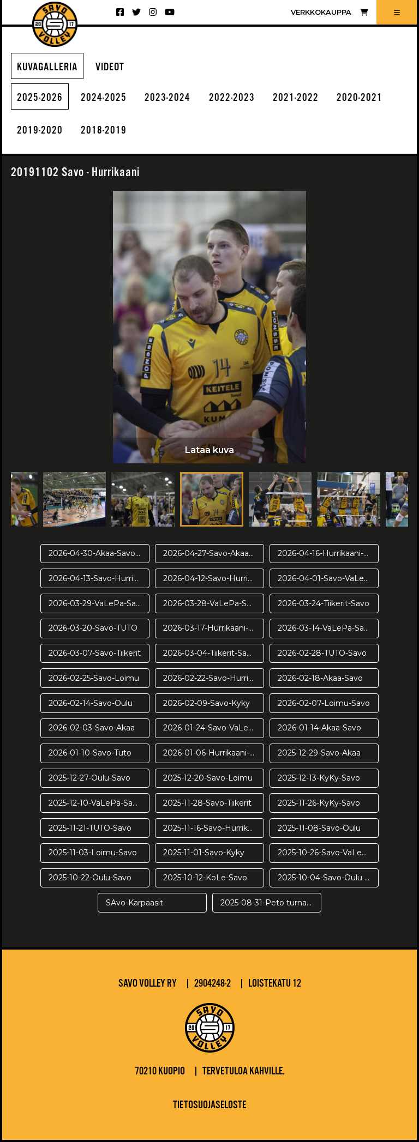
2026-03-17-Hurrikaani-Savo (213, 628)
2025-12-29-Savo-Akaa (319, 753)
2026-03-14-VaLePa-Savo (325, 628)
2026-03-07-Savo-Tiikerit (95, 653)
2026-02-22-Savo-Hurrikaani (213, 678)
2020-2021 (359, 98)
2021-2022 (296, 98)
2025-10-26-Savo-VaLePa (325, 852)
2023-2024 (167, 98)
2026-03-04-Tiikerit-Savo (209, 653)
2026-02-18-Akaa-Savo (320, 678)
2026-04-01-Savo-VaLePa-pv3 (328, 578)
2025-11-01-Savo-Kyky (203, 852)
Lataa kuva (209, 450)
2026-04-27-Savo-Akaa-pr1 (212, 553)
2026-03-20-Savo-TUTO (93, 628)
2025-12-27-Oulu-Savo (89, 778)
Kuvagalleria (47, 67)
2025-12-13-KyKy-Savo (319, 778)
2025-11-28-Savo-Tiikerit (207, 803)
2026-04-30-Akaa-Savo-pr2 (99, 553)
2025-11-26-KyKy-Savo (319, 803)
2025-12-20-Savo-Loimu (208, 778)
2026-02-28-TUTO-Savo (322, 653)
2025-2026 (40, 98)
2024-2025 (104, 98)
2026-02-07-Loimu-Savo (324, 703)
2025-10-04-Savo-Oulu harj (328, 878)
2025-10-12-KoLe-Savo (205, 878)
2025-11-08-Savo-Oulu (319, 828)
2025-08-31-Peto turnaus (267, 903)
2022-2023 (232, 98)
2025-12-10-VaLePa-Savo (95, 803)
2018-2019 (104, 130)
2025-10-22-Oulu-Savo (90, 878)
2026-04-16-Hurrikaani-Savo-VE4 (328, 553)
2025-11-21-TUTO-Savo (90, 828)
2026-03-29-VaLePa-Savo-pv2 (99, 603)
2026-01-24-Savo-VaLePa (211, 728)
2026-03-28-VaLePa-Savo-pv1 (213, 603)
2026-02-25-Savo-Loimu (94, 678)
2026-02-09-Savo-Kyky (206, 703)
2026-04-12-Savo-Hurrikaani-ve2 (213, 578)
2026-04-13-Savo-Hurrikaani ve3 (99, 578)
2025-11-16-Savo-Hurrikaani (213, 828)
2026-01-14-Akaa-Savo (319, 728)
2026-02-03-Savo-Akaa (92, 728)
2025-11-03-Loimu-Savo (93, 852)
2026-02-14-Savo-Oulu (91, 703)
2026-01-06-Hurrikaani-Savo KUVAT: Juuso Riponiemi (213, 753)
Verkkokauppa (321, 12)
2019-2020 (40, 130)
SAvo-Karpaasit (134, 903)
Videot (109, 67)
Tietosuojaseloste (209, 1105)
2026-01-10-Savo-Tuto (90, 753)
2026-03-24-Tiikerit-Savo (323, 603)
